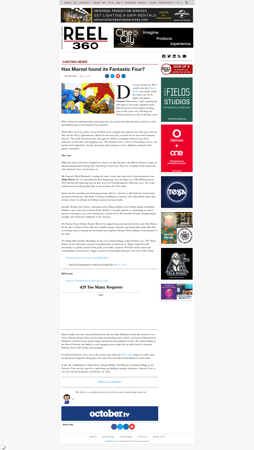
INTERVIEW (130, 3)
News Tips (159, 437)
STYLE (111, 3)
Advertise (108, 437)
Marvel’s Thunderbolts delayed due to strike (87, 280)
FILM (118, 3)
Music (153, 3)
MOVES (141, 3)
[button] (187, 2)
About (93, 437)
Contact (142, 437)
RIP (103, 3)
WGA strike (127, 354)
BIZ (75, 3)
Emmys (68, 3)
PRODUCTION (165, 3)
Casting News (74, 62)
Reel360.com (110, 441)
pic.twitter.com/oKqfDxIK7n (95, 257)
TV (178, 3)
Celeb (97, 3)
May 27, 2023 (120, 264)
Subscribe (126, 437)
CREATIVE (84, 3)
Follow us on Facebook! (110, 381)
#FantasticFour (73, 257)
